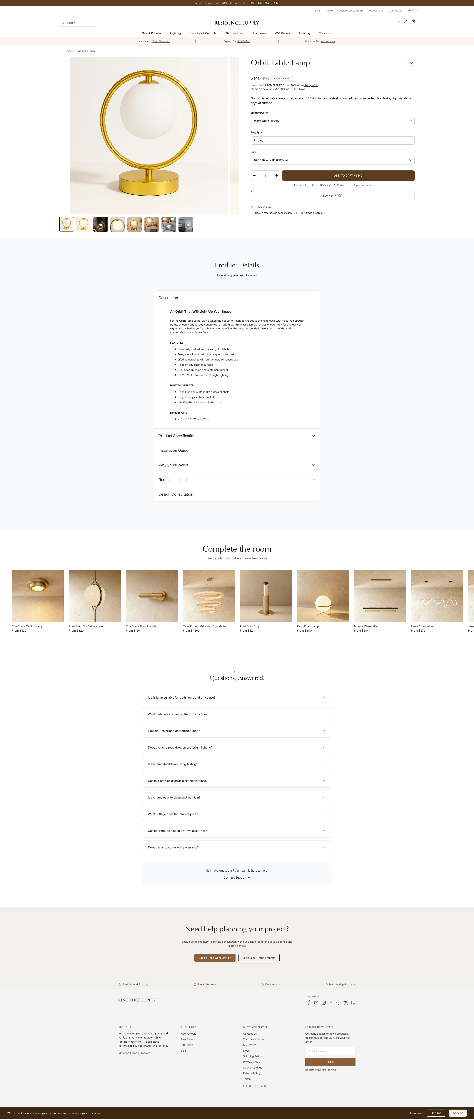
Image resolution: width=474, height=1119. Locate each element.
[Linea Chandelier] (437, 596)
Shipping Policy (252, 1056)
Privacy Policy (251, 1061)
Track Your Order (253, 1039)
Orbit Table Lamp (85, 50)
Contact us (396, 10)
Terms (247, 1078)
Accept (458, 1113)
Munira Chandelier (366, 626)
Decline (436, 1113)
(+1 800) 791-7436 (254, 1086)
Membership (376, 10)
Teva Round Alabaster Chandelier (205, 626)
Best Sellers (188, 1039)
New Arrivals (188, 1033)
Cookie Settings (252, 1067)
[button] (413, 21)
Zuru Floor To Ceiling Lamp (86, 626)
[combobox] (77, 22)
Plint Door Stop (250, 626)
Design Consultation (351, 10)
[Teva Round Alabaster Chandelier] (209, 596)
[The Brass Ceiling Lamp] (38, 596)
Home (68, 50)
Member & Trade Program (134, 1052)
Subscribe (330, 1061)
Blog (317, 10)
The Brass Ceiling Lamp (27, 626)
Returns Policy (251, 1073)
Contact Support (235, 877)
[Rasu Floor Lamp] (323, 596)
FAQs (246, 1050)
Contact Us (250, 1033)
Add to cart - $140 (348, 175)
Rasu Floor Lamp (308, 626)
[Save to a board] (411, 62)
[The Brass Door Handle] (152, 596)
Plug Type (257, 132)
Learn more (416, 1113)
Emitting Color (259, 112)
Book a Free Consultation (215, 957)
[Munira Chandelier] (380, 596)
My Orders (249, 1044)
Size (253, 151)
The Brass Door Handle (141, 626)
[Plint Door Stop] (266, 596)
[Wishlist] (398, 21)
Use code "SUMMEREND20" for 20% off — (284, 85)
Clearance (325, 33)
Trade (329, 10)
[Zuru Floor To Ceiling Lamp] (95, 596)
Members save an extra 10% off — (278, 88)
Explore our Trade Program (259, 957)
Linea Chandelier (422, 626)
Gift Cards (187, 1044)
